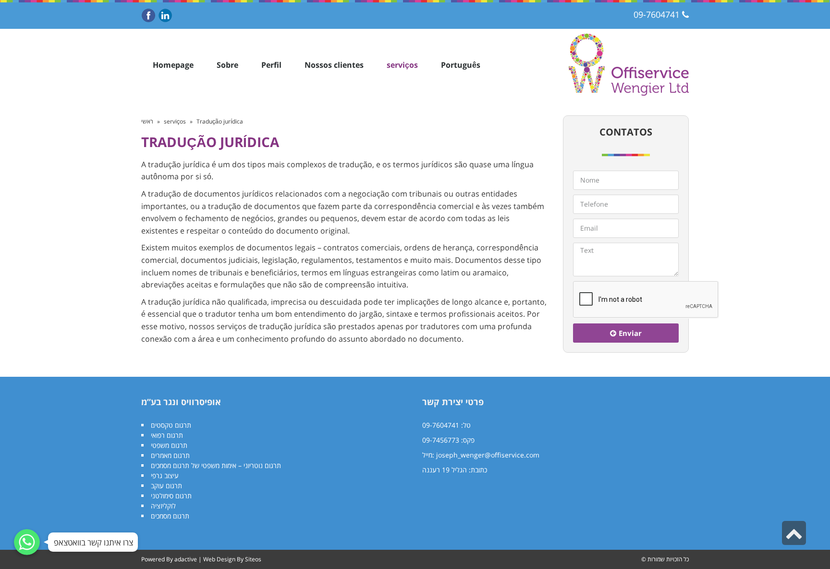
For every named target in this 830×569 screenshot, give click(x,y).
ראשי (147, 121)
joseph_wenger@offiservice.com (487, 454)
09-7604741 (657, 14)
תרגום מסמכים (170, 515)
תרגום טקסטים (171, 425)
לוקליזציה (163, 505)
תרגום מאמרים (170, 455)
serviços (175, 121)
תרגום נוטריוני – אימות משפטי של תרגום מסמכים (216, 465)
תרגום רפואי (167, 435)
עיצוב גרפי (165, 475)
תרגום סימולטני (171, 495)
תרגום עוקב (166, 485)
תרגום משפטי (169, 445)
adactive (185, 559)
